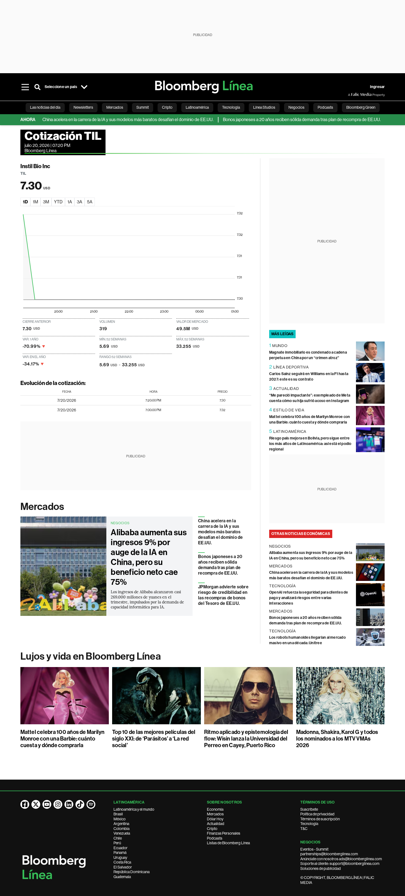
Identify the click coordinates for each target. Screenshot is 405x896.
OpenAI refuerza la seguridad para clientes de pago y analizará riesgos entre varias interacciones (308, 598)
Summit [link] (142, 107)
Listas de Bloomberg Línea (228, 843)
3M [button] (46, 201)
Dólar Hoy (215, 819)
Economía (215, 809)
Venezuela (122, 833)
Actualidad (215, 823)
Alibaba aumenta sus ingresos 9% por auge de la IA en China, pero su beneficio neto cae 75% (149, 557)
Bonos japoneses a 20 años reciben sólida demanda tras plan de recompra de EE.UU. (287, 119)
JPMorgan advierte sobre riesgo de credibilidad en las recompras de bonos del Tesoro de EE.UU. (223, 595)
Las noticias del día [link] (45, 107)
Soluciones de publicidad (320, 868)
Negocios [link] (296, 107)
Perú (117, 843)
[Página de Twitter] (35, 804)
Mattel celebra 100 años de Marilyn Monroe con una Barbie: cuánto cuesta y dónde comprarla (62, 739)
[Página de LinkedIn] (68, 804)
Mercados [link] (114, 107)
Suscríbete (309, 809)
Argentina (121, 823)
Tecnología (309, 823)
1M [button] (35, 201)
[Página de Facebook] (24, 804)
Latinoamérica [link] (197, 107)
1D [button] (25, 201)
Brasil (118, 814)
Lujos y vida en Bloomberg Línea (90, 656)
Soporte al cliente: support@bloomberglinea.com (339, 863)
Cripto (212, 828)
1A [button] (70, 201)
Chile (118, 838)
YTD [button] (58, 201)
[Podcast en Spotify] (91, 804)
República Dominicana (132, 872)
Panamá (120, 852)
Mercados (42, 506)
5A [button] (89, 201)
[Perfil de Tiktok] (79, 804)
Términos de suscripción (320, 819)
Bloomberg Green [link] (360, 107)
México (120, 819)
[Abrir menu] (25, 87)
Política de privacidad (317, 814)
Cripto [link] (167, 107)
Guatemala (122, 877)
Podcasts (214, 838)
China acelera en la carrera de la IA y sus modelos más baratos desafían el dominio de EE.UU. (113, 119)
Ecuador (121, 848)
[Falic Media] (352, 95)
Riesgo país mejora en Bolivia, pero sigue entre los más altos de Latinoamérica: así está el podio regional (310, 444)
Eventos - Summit (314, 849)
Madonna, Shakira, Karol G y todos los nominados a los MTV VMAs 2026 (337, 739)
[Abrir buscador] (37, 87)
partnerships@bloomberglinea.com (329, 854)
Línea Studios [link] (264, 107)
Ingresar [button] (377, 86)
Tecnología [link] (231, 107)
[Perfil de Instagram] (57, 804)
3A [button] (79, 201)
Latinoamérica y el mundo (134, 809)
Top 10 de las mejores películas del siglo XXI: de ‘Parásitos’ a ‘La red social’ (153, 739)
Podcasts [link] (325, 107)
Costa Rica (122, 862)
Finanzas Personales (223, 833)
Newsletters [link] (83, 107)
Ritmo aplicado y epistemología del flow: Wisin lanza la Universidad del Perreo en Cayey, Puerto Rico (246, 739)
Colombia (121, 828)
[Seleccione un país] (84, 87)
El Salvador (123, 867)
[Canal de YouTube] (46, 804)
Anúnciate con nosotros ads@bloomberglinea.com (341, 859)
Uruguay (120, 857)
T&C (303, 828)
